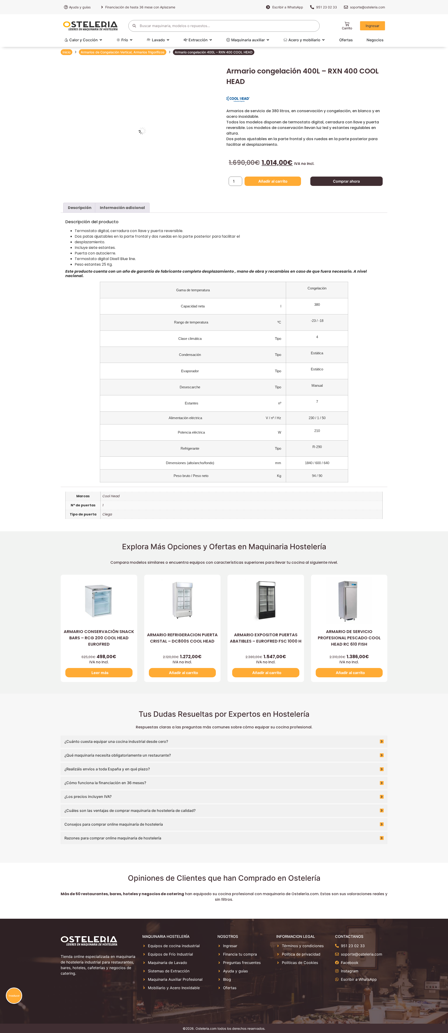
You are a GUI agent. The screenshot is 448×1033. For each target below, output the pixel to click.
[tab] (79, 208)
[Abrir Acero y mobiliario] (323, 40)
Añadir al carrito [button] (183, 672)
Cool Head (110, 496)
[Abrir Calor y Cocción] (101, 40)
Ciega (107, 514)
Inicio (66, 52)
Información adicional (122, 207)
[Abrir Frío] (131, 40)
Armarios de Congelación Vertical (106, 52)
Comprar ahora (346, 181)
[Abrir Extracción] (211, 40)
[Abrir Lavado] (168, 40)
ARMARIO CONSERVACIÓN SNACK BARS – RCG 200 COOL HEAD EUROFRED (99, 638)
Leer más (99, 672)
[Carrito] (347, 24)
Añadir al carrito (272, 181)
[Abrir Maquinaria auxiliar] (268, 40)
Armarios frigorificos (148, 52)
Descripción (79, 207)
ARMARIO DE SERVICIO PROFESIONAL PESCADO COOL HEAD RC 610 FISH (349, 638)
